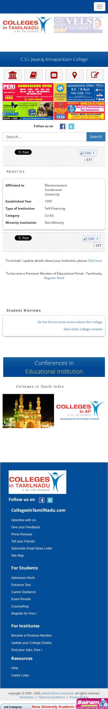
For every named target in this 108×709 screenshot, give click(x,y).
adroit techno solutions (58, 693)
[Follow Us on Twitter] (50, 500)
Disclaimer (27, 697)
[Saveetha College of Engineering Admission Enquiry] (79, 92)
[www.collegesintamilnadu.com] (28, 24)
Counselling (20, 606)
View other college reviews (83, 329)
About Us (16, 171)
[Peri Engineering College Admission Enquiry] (28, 92)
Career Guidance (23, 592)
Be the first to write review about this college (70, 322)
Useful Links (20, 675)
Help (14, 668)
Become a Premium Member (31, 635)
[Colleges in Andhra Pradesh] (28, 411)
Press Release (21, 534)
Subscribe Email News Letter (31, 548)
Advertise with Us (23, 520)
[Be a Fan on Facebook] (41, 500)
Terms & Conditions (51, 697)
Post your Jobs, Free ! (26, 650)
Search (96, 136)
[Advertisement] (54, 42)
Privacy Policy (79, 697)
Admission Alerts (23, 578)
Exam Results (21, 599)
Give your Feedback (25, 527)
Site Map (17, 555)
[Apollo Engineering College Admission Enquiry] (79, 111)
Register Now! (54, 278)
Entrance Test (21, 585)
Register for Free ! (24, 613)
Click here (95, 260)
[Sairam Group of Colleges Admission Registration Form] (92, 703)
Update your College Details (31, 643)
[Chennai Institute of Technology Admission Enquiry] (28, 111)
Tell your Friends (23, 541)
